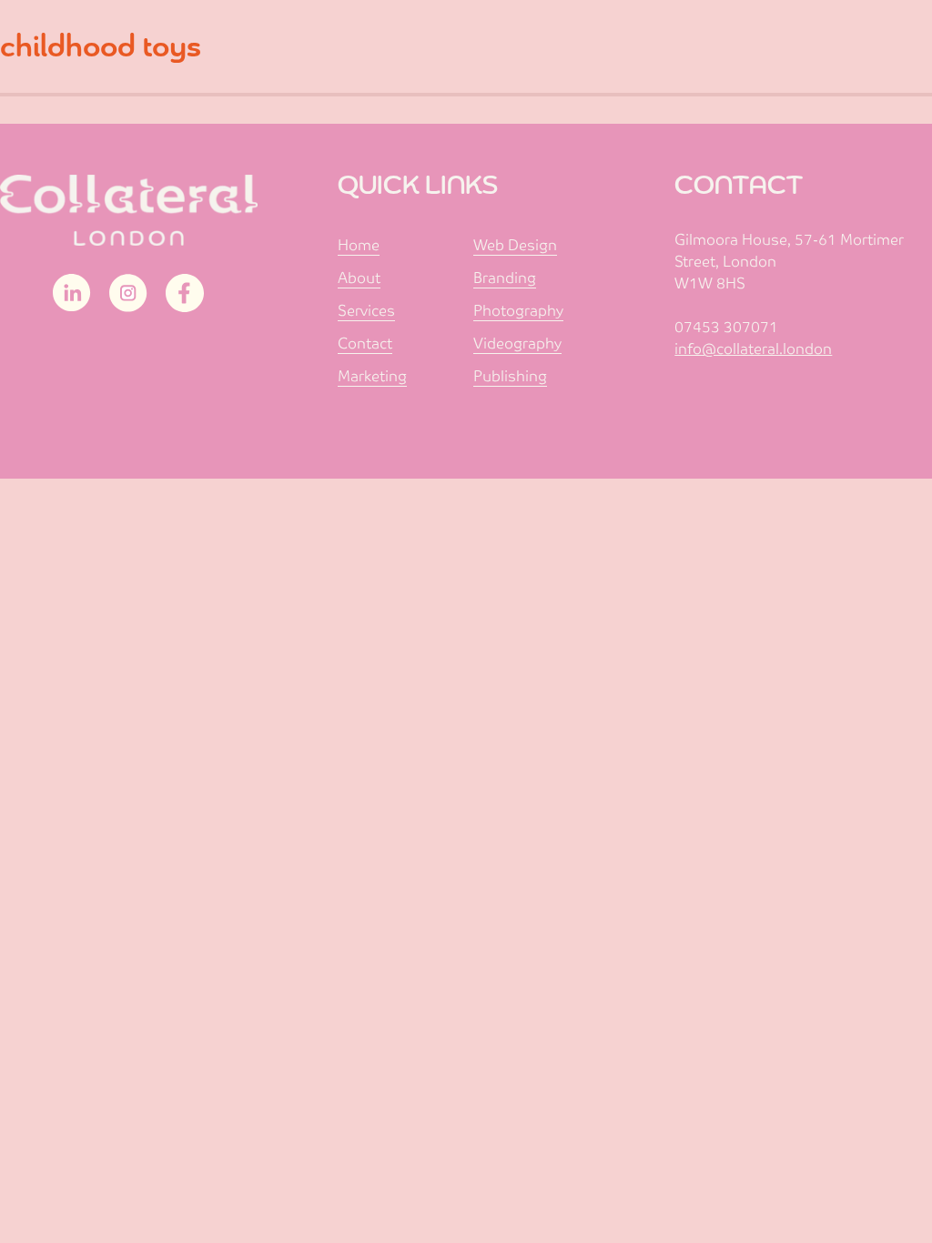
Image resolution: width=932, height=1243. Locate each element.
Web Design (515, 245)
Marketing (372, 376)
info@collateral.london (753, 349)
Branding (504, 278)
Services (366, 310)
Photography (518, 310)
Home (359, 245)
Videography (517, 343)
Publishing (510, 376)
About (359, 278)
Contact (365, 343)
